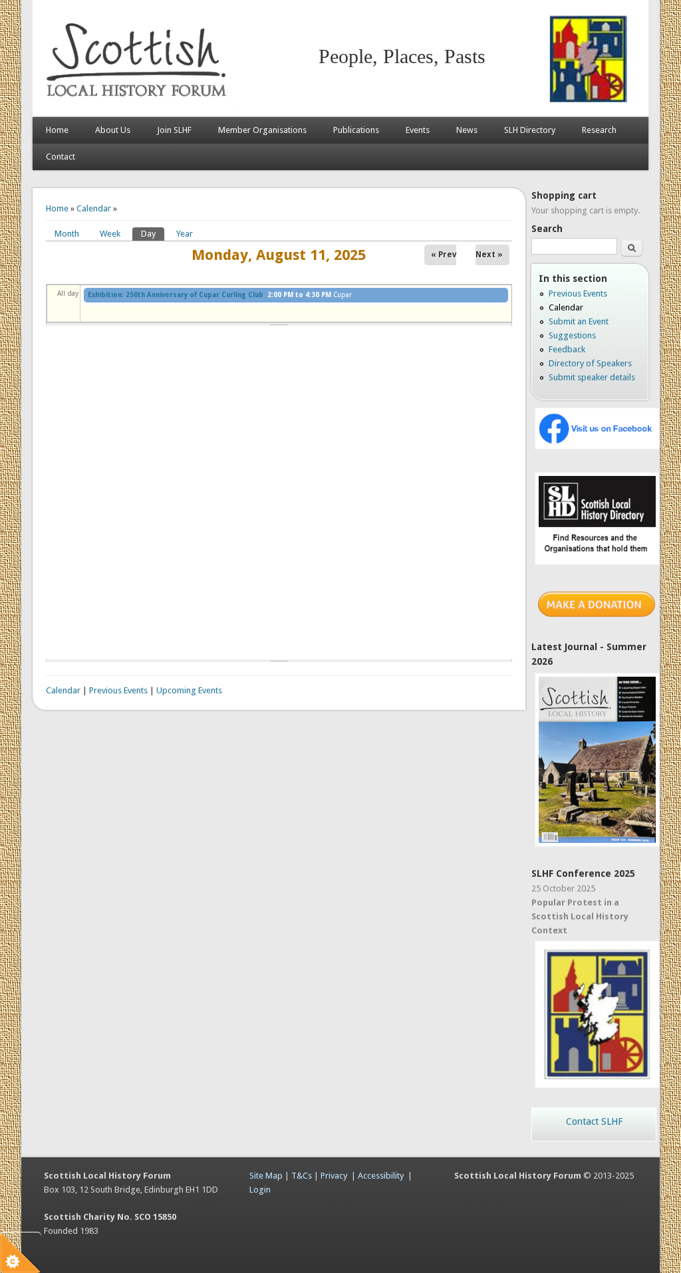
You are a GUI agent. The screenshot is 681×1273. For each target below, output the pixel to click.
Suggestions (572, 335)
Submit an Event (579, 321)
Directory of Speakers (590, 363)
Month (67, 234)
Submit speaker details (592, 377)
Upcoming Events (189, 690)
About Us (112, 130)
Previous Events (118, 690)
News (466, 130)
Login (260, 1190)
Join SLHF (174, 130)
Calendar (93, 208)
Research (599, 130)
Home (57, 130)
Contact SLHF (594, 1121)
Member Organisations (262, 130)
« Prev (443, 254)
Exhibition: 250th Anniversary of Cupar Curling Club (175, 294)
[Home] (139, 103)
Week (110, 234)
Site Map (266, 1176)
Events (418, 130)
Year (184, 234)
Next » (489, 254)
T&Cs (301, 1176)
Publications (356, 130)
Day (152, 234)
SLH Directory (529, 130)
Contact (60, 157)
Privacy (334, 1176)
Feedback (567, 349)
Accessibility (381, 1176)
